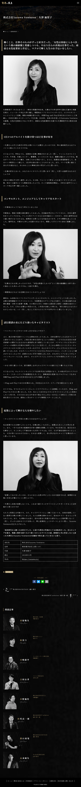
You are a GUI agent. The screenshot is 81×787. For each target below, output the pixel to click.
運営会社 (53, 781)
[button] (34, 581)
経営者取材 (9, 572)
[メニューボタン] (78, 3)
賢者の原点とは (19, 781)
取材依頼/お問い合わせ (65, 781)
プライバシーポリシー (41, 781)
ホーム (10, 781)
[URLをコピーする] (46, 581)
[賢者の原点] (7, 3)
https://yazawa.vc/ (30, 559)
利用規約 (29, 781)
